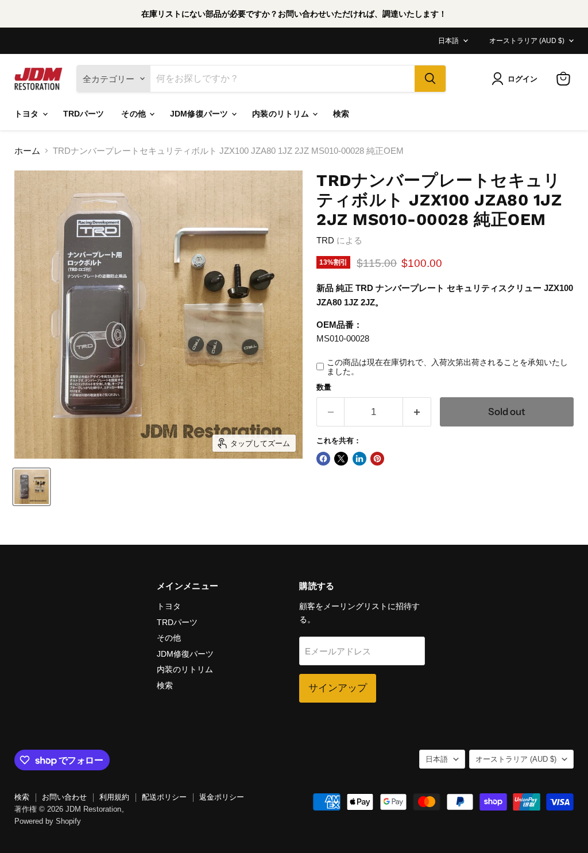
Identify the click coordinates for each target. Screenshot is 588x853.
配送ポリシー (164, 797)
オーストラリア (526, 41)
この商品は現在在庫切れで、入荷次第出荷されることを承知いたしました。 (447, 367)
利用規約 (114, 797)
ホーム (27, 151)
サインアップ (337, 687)
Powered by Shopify (47, 821)
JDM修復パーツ (200, 113)
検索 (341, 113)
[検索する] (430, 78)
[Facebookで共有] (323, 459)
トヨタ (27, 113)
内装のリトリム (281, 113)
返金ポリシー (221, 797)
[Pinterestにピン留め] (377, 459)
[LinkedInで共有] (359, 459)
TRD (325, 240)
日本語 (448, 41)
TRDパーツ (84, 113)
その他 (134, 113)
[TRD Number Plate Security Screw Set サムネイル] (31, 486)
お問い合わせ (64, 797)
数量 (323, 387)
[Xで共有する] (341, 459)
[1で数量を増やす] (417, 411)
